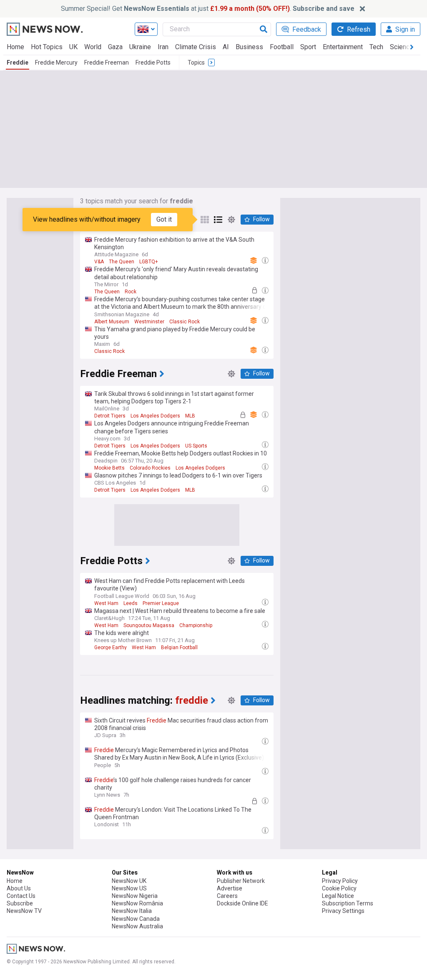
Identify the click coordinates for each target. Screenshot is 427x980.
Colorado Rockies (150, 467)
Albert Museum (111, 321)
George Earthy (110, 647)
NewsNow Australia (137, 926)
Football (282, 47)
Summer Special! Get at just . (207, 8)
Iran (163, 47)
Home (15, 47)
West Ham (106, 603)
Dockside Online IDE (242, 903)
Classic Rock (184, 321)
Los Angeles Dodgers (155, 415)
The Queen (121, 261)
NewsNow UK (129, 881)
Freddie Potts (153, 62)
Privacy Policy (340, 881)
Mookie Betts (109, 467)
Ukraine (140, 47)
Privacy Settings (343, 911)
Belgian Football (179, 647)
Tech (376, 47)
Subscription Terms (347, 903)
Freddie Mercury (56, 62)
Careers (227, 895)
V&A (99, 261)
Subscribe (20, 903)
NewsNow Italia (132, 911)
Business (249, 47)
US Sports (196, 445)
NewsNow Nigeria (135, 895)
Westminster (149, 321)
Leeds (130, 603)
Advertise (229, 888)
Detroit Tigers (110, 415)
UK (73, 47)
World (92, 47)
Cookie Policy (339, 888)
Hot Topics (47, 47)
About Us (19, 888)
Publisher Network (241, 881)
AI (226, 47)
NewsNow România (137, 903)
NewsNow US (129, 888)
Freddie (17, 62)
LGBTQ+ (148, 261)
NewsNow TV (24, 911)
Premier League (161, 603)
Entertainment (343, 47)
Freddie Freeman (106, 62)
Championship (195, 625)
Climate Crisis (195, 47)
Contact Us (21, 895)
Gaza (115, 47)
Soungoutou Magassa (148, 625)
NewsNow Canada (136, 918)
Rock (130, 291)
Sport (308, 47)
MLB (190, 415)
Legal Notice (338, 895)
